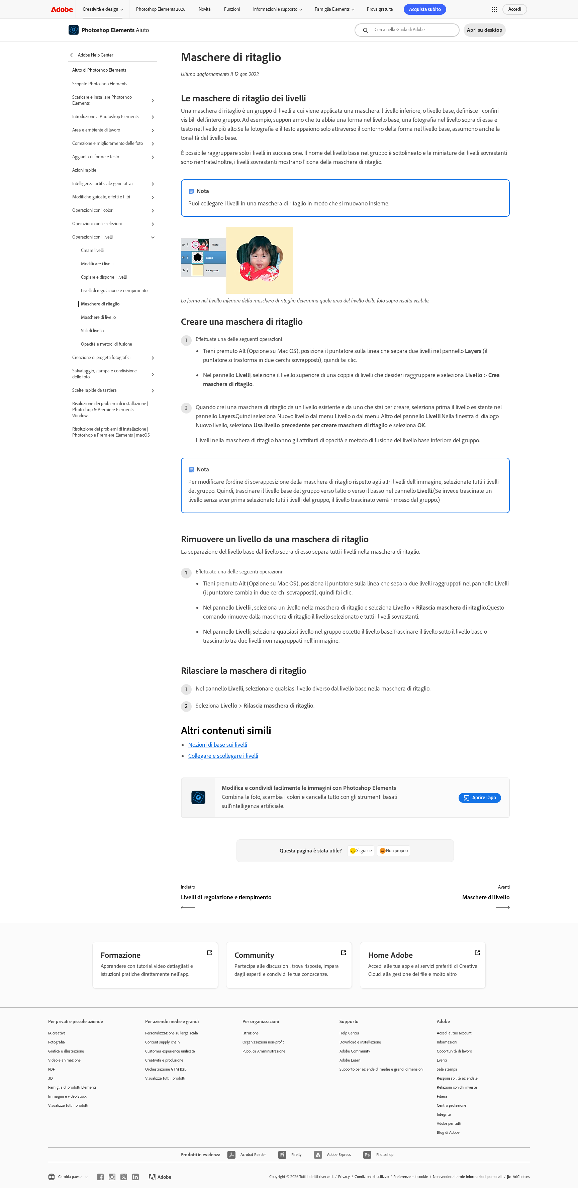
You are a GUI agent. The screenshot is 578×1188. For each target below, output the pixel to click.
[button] (494, 9)
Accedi (514, 9)
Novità (205, 9)
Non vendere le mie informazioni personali (467, 1176)
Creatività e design (100, 9)
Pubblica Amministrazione (264, 1051)
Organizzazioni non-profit (263, 1042)
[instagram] (112, 1177)
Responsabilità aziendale (457, 1078)
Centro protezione (451, 1105)
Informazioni (447, 1042)
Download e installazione (360, 1042)
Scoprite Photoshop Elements (99, 84)
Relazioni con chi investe (457, 1087)
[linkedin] (135, 1177)
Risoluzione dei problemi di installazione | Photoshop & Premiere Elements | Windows (110, 410)
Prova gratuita (380, 9)
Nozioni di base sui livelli (217, 744)
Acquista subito (425, 9)
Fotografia (56, 1042)
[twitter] (123, 1177)
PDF (51, 1069)
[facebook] (100, 1177)
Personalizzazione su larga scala (171, 1033)
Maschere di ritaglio (100, 304)
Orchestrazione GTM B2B (166, 1069)
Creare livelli (92, 250)
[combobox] (407, 30)
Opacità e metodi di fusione (106, 344)
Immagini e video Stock (67, 1096)
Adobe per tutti (449, 1123)
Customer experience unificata (170, 1051)
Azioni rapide (84, 170)
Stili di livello (92, 331)
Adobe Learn (350, 1060)
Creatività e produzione (164, 1060)
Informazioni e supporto (275, 9)
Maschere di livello (98, 317)
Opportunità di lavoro (454, 1051)
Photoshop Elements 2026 (160, 9)
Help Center (349, 1033)
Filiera (442, 1096)
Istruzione (251, 1033)
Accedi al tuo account (454, 1033)
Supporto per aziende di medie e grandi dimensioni (378, 1069)
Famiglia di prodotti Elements (72, 1087)
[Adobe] (62, 9)
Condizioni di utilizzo (372, 1176)
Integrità (444, 1114)
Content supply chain (162, 1042)
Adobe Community (355, 1051)
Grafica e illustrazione (66, 1051)
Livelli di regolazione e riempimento (114, 290)
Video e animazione (64, 1060)
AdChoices (521, 1176)
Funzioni (232, 9)
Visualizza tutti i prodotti (68, 1105)
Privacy (344, 1176)
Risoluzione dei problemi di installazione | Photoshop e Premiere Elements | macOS (111, 432)
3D (50, 1078)
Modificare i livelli (97, 264)
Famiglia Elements (332, 9)
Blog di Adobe (448, 1132)
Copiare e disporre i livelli (104, 277)
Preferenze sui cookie (410, 1176)
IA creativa (57, 1033)
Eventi (442, 1060)
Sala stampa (447, 1069)
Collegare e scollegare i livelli (223, 755)
